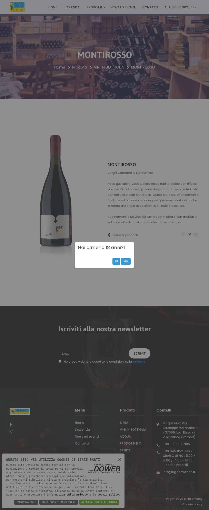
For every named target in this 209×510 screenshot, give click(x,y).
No (125, 261)
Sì (116, 261)
